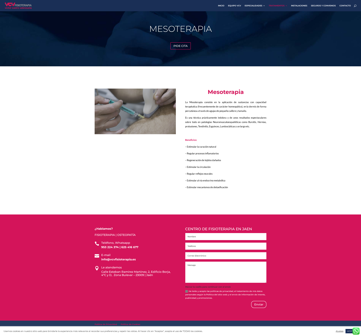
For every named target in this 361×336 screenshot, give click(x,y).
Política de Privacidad (106, 324)
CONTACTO (345, 6)
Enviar (258, 304)
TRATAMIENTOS (277, 6)
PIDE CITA (180, 46)
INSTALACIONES (299, 6)
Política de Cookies (130, 324)
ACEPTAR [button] (351, 331)
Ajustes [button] (339, 331)
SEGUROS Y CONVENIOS (323, 6)
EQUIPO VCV (234, 6)
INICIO (221, 6)
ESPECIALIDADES (253, 6)
